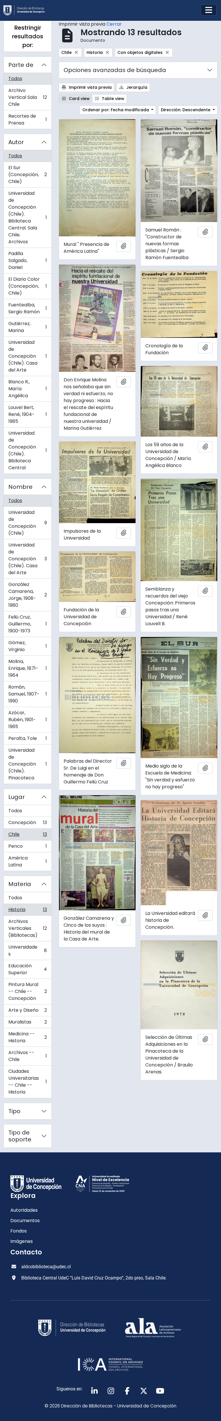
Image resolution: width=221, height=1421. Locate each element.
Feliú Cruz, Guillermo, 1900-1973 (27, 624)
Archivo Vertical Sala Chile (27, 97)
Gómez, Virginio (27, 646)
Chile (27, 835)
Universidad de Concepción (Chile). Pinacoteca (27, 764)
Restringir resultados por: (27, 36)
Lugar (16, 797)
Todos (15, 78)
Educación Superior (27, 969)
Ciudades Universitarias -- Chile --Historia (27, 1081)
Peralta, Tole (27, 740)
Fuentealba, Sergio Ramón (27, 308)
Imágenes (21, 1241)
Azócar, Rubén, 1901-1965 (27, 719)
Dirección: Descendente (186, 110)
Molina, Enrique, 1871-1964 (27, 668)
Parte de (20, 65)
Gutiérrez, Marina (27, 327)
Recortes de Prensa (27, 119)
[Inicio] (26, 10)
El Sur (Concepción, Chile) (27, 174)
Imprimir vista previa (90, 87)
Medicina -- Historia (27, 1037)
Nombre (20, 487)
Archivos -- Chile (27, 1056)
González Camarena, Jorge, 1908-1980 (27, 594)
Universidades (27, 950)
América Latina (27, 861)
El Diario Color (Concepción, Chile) (27, 286)
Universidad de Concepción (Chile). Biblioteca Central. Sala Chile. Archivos (27, 217)
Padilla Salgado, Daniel (27, 260)
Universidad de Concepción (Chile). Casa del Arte (27, 356)
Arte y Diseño (27, 1011)
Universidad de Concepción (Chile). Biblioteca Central (27, 450)
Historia (27, 911)
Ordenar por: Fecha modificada (116, 110)
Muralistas (27, 1023)
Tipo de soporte (19, 1135)
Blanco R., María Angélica (27, 388)
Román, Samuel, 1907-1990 (27, 694)
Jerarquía (136, 87)
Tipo (14, 1111)
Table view (112, 98)
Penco (27, 847)
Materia (19, 884)
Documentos (25, 1220)
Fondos (18, 1231)
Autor (16, 142)
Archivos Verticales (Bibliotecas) (27, 928)
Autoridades (24, 1210)
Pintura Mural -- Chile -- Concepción (27, 991)
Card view (79, 98)
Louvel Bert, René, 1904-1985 (27, 414)
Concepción (27, 824)
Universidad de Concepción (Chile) (27, 522)
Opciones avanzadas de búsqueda (115, 70)
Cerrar (114, 24)
